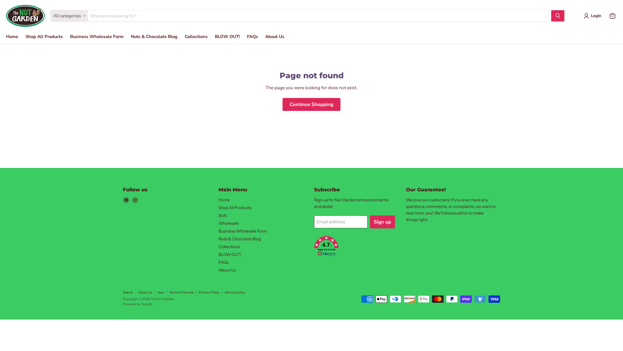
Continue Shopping (311, 104)
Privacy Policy (209, 292)
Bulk (223, 215)
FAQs (252, 36)
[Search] (557, 15)
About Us (274, 36)
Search (128, 292)
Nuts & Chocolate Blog (154, 36)
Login (596, 16)
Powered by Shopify (138, 304)
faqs (160, 292)
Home (12, 36)
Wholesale (229, 223)
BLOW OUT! (227, 36)
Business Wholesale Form (97, 36)
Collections (196, 36)
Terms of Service (181, 292)
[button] (354, 247)
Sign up (382, 222)
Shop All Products (44, 36)
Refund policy (235, 292)
